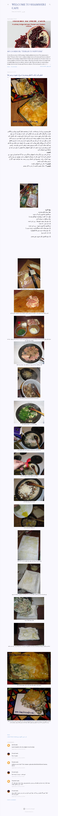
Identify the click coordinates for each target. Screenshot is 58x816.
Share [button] (8, 66)
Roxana (14, 762)
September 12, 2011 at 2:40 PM (18, 796)
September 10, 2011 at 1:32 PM (18, 757)
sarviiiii (13, 744)
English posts (16, 11)
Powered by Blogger (30, 808)
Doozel (14, 753)
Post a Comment (11, 799)
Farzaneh (14, 780)
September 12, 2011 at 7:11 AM (18, 776)
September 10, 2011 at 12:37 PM (18, 749)
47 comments (14, 66)
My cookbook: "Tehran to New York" (25, 51)
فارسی (23, 11)
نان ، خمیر (25, 736)
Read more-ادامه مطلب (45, 66)
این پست (31, 289)
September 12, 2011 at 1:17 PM (18, 786)
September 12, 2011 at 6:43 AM (18, 767)
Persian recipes (13, 736)
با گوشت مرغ (19, 736)
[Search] (50, 4)
